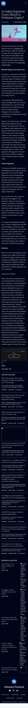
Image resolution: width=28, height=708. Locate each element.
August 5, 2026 (4, 651)
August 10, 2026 (4, 623)
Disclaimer (23, 694)
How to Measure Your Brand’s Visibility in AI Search (7, 566)
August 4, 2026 (4, 672)
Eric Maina (3, 361)
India (10, 369)
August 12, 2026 (4, 596)
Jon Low (3, 454)
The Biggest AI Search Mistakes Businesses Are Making (8, 592)
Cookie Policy (20, 698)
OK (14, 356)
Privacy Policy (15, 694)
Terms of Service (5, 694)
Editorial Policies (10, 698)
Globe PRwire (4, 389)
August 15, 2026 (4, 570)
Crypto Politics (4, 369)
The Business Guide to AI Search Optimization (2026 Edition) (9, 619)
